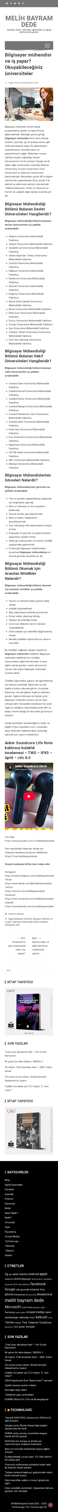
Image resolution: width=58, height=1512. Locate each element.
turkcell (41, 1317)
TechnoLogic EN (38, 1507)
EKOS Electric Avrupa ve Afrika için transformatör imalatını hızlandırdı (23, 1443)
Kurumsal (10, 1203)
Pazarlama (10, 1231)
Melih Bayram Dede (29, 21)
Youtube (30, 1326)
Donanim (9, 1189)
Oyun (7, 1227)
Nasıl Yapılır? (11, 1213)
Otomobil (10, 1222)
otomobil (36, 1308)
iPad (42, 1289)
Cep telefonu (24, 1284)
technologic (11, 1317)
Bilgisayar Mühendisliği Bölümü (26, 922)
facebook (38, 1284)
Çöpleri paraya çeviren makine (20, 1385)
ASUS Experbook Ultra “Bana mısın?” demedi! (28, 1380)
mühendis (44, 922)
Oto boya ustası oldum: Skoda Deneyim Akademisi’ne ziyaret (26, 1366)
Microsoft (13, 1307)
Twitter (9, 1322)
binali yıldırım (37, 1279)
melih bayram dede (24, 1300)
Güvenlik (9, 1194)
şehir (18, 925)
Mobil (7, 1208)
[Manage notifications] (50, 1505)
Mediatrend (44, 1294)
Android (33, 1274)
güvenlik (25, 1289)
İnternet (9, 1198)
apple (43, 1274)
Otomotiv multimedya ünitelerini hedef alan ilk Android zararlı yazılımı (28, 1466)
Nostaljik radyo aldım (16, 1390)
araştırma (9, 1279)
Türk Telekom (30, 1322)
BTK (16, 1284)
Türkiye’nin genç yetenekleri (19, 1394)
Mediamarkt (31, 1295)
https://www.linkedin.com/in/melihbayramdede (29, 906)
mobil (24, 1307)
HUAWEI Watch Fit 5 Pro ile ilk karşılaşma (26, 1399)
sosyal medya (35, 1312)
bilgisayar (26, 1279)
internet (34, 1289)
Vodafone (45, 1322)
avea (17, 1278)
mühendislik (10, 925)
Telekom (9, 1250)
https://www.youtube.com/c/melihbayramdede (29, 840)
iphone (9, 1294)
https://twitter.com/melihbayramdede (25, 891)
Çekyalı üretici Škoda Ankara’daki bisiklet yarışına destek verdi (26, 1427)
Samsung (10, 1312)
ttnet (32, 1317)
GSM (18, 1290)
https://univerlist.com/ (24, 727)
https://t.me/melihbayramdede (21, 856)
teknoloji (24, 1317)
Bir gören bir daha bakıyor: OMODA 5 (24, 1061)
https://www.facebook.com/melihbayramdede (29, 898)
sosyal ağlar (20, 1312)
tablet (48, 1312)
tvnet (50, 1318)
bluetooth (9, 1284)
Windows (9, 1327)
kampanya (19, 1294)
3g (6, 1274)
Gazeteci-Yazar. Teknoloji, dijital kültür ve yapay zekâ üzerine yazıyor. (29, 31)
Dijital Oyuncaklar (14, 1184)
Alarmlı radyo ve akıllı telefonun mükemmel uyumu (40, 946)
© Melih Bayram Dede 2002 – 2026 (29, 1503)
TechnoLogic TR (20, 1507)
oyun (42, 1307)
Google (10, 1289)
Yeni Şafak (19, 1327)
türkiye (18, 1323)
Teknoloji (20, 914)
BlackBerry (48, 1279)
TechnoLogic (12, 1241)
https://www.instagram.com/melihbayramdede (29, 875)
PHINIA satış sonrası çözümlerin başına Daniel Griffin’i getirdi (26, 1435)
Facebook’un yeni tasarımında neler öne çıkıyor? (17, 946)
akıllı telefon (20, 1274)
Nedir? (8, 1217)
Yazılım (8, 1255)
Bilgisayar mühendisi (23, 919)
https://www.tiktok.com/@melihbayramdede (28, 883)
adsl (11, 1274)
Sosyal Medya (12, 1236)
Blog (7, 1180)
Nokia (30, 1307)
